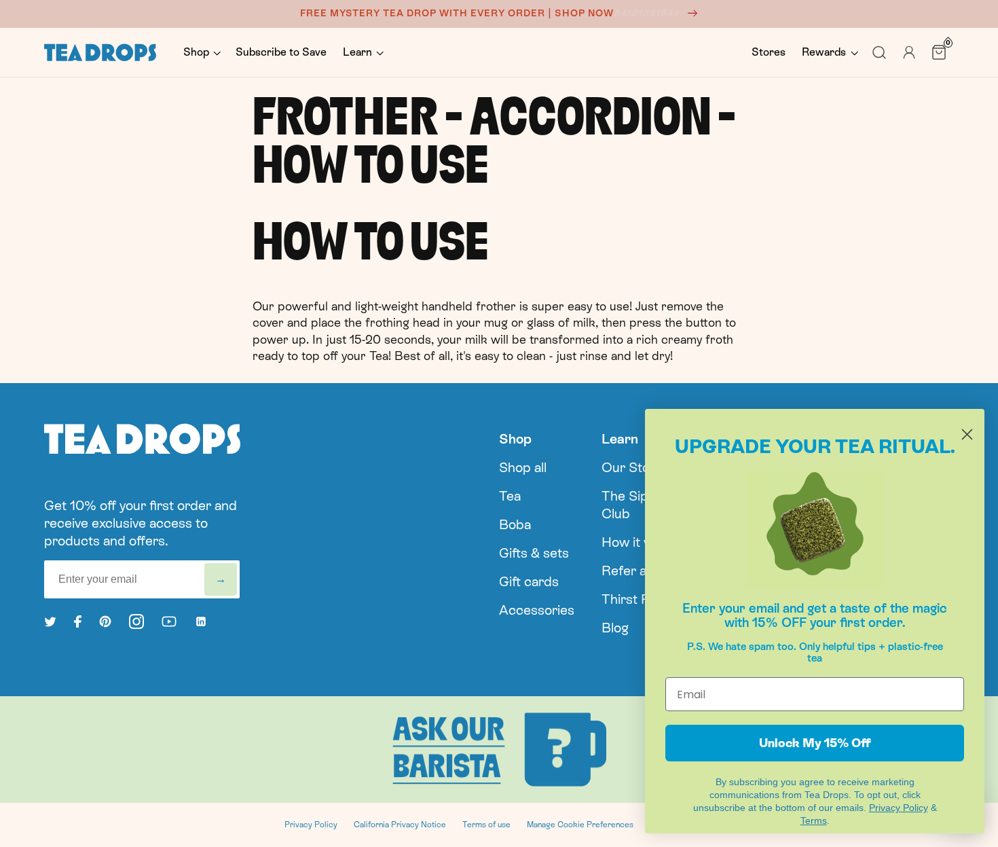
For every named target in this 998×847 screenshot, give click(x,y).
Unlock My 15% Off (815, 743)
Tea (510, 495)
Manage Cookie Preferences (580, 824)
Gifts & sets (534, 552)
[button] (201, 52)
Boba (515, 524)
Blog (615, 627)
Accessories (536, 609)
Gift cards (529, 581)
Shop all (523, 467)
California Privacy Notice (400, 824)
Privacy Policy (310, 824)
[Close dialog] (967, 434)
